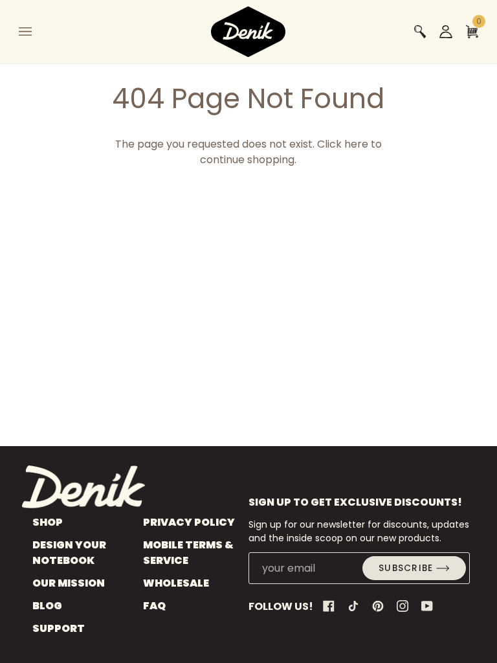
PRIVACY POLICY (189, 522)
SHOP (47, 522)
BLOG (47, 605)
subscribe (406, 568)
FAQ (154, 605)
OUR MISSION (68, 583)
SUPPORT (58, 628)
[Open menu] (38, 31)
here (356, 144)
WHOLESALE (176, 583)
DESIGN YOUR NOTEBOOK (69, 552)
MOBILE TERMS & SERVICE (188, 552)
